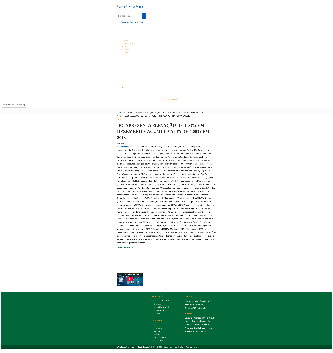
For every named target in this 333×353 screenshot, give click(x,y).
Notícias (123, 58)
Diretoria (126, 40)
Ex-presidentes (127, 49)
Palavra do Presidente (128, 37)
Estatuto (125, 46)
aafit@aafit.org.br (198, 308)
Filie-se (123, 74)
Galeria (123, 71)
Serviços (123, 62)
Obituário (126, 52)
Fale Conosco (124, 77)
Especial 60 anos (125, 55)
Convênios (124, 65)
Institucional (125, 34)
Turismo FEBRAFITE (126, 68)
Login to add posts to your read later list (170, 99)
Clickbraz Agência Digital (187, 347)
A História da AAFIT (128, 43)
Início (122, 30)
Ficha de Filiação (160, 337)
